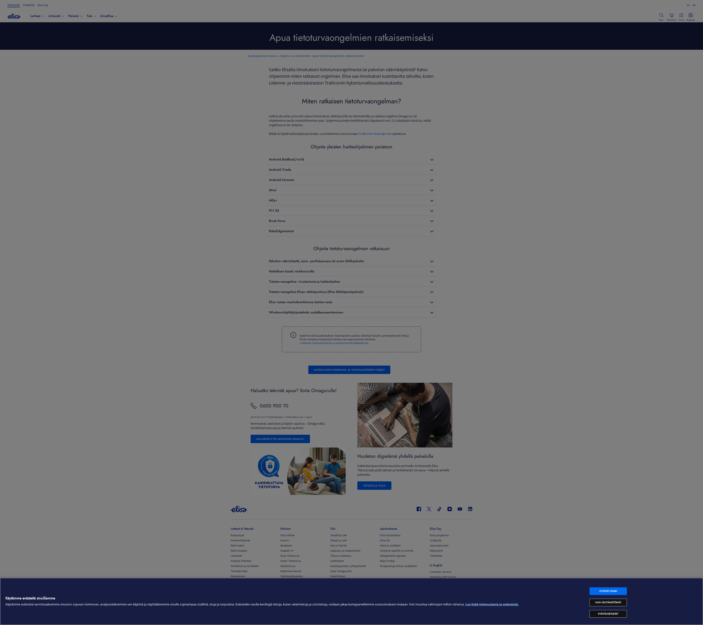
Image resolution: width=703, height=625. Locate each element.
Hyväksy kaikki (608, 591)
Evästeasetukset (608, 613)
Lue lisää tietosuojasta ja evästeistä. (492, 604)
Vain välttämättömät (608, 602)
